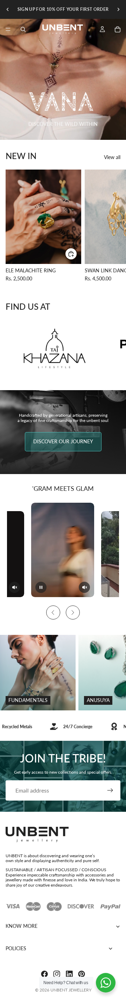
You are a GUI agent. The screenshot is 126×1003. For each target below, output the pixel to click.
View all (112, 157)
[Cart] (117, 29)
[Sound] (14, 587)
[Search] (23, 29)
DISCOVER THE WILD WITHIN (63, 124)
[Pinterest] (81, 974)
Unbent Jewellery (70, 990)
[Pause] (41, 587)
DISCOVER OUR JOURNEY (63, 441)
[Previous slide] (7, 9)
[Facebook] (44, 974)
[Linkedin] (69, 974)
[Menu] (8, 29)
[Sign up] (110, 790)
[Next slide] (118, 9)
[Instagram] (56, 974)
